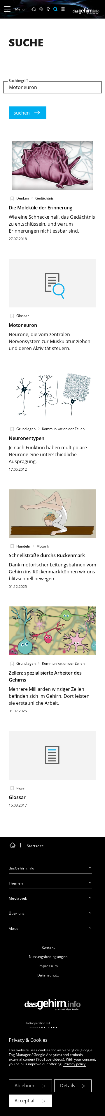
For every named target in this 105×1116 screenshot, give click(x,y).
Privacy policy (74, 1063)
